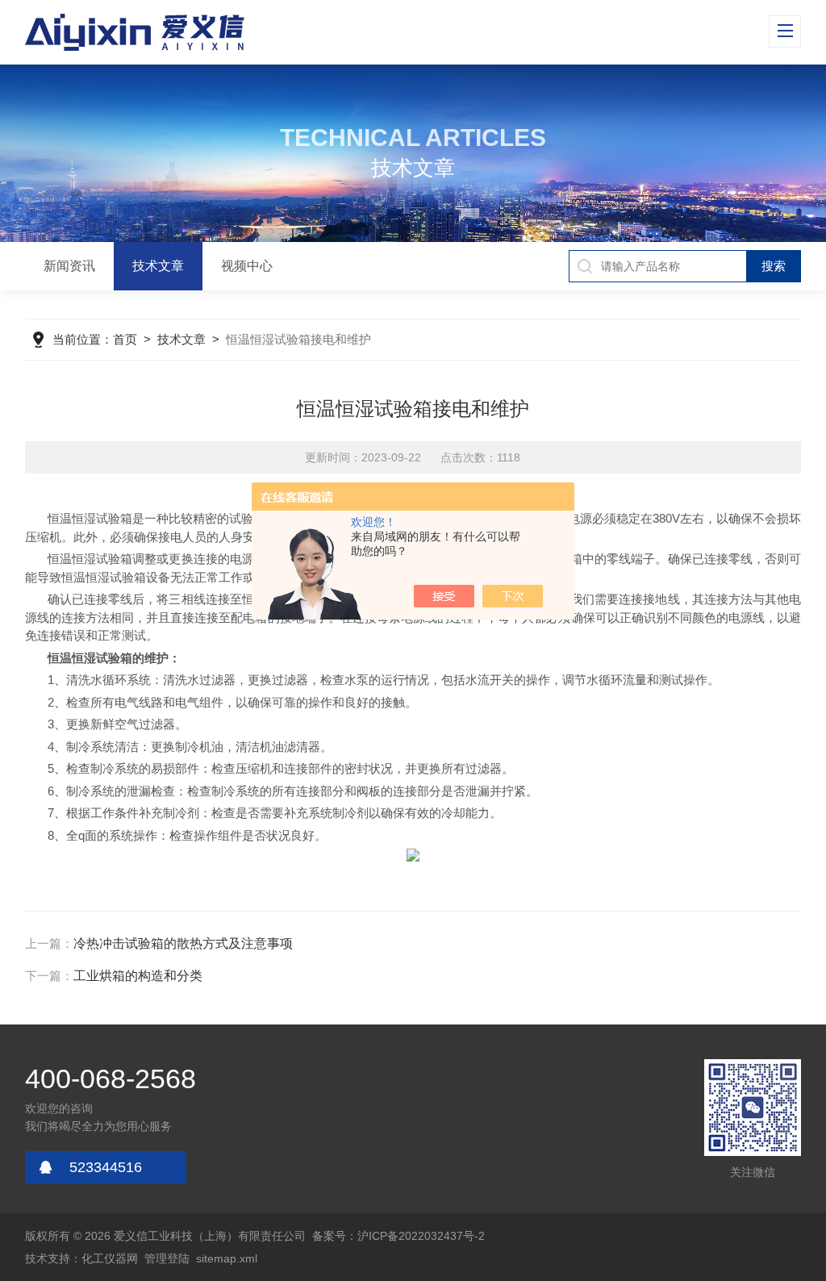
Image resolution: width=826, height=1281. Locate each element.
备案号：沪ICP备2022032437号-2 (398, 1235)
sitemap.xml (226, 1258)
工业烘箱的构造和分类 (137, 976)
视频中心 (247, 266)
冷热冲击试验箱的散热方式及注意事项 (183, 943)
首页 (125, 339)
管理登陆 (167, 1258)
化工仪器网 (109, 1258)
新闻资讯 (69, 266)
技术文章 (158, 266)
